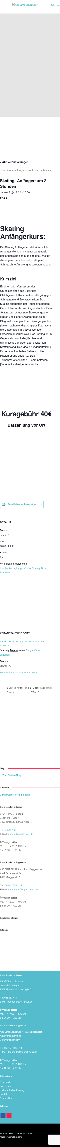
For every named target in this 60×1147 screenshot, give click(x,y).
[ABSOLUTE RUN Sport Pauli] (27, 8)
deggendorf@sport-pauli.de (23, 889)
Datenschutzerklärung (12, 1090)
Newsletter (6, 1098)
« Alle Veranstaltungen (14, 162)
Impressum (6, 1086)
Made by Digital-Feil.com (11, 1137)
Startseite (5, 1082)
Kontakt (4, 1094)
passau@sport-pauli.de (20, 834)
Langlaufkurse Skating (28, 568)
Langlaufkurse (7, 568)
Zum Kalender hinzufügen (22, 504)
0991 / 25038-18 (13, 885)
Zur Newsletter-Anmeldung (15, 794)
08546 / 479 (11, 830)
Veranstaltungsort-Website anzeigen (19, 672)
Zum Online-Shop (11, 775)
